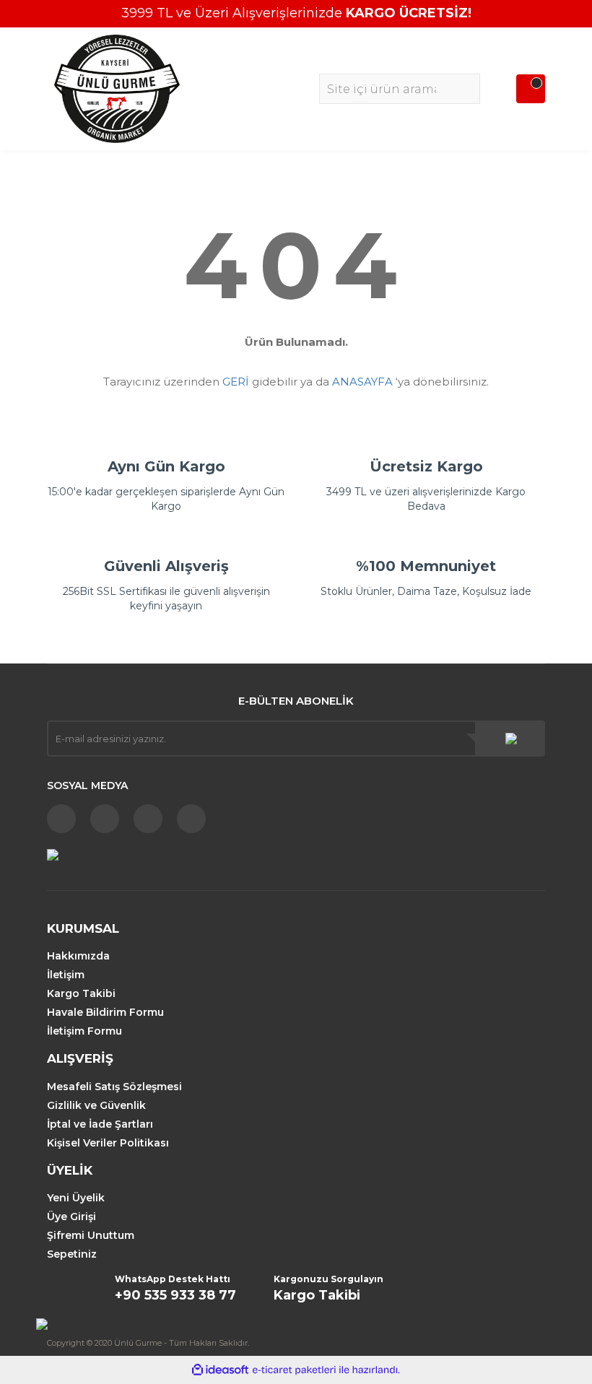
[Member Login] (502, 89)
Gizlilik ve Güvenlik (96, 1105)
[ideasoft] (220, 1370)
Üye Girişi (71, 1216)
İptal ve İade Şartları (100, 1124)
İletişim (65, 974)
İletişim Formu (84, 1030)
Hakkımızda (78, 955)
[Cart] (530, 88)
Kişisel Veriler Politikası (108, 1142)
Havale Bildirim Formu (105, 1012)
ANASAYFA (362, 381)
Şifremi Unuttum (90, 1235)
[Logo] (117, 87)
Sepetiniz (72, 1254)
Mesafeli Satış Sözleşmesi (114, 1086)
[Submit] (510, 739)
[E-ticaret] (294, 1370)
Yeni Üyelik (76, 1197)
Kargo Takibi (81, 993)
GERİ (235, 381)
